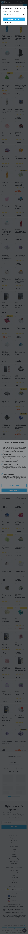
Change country (14, 19)
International (10, 14)
